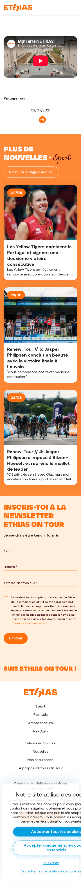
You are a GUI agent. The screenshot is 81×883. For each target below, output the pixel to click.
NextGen (40, 731)
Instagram (40, 666)
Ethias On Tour (41, 768)
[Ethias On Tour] (18, 7)
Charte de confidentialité (27, 623)
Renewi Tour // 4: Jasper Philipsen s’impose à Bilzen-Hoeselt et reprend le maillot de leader (40, 437)
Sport (40, 706)
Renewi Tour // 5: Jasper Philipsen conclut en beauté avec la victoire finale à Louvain (40, 335)
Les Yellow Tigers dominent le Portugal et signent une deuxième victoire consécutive (40, 232)
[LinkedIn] (39, 98)
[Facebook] (32, 98)
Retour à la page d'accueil (31, 172)
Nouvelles (40, 751)
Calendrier (40, 743)
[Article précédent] (40, 119)
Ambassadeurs (40, 723)
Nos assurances (40, 759)
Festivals (41, 714)
